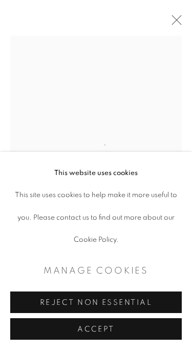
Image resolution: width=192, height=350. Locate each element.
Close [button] (174, 23)
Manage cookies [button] (96, 271)
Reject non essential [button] (96, 302)
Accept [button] (96, 329)
